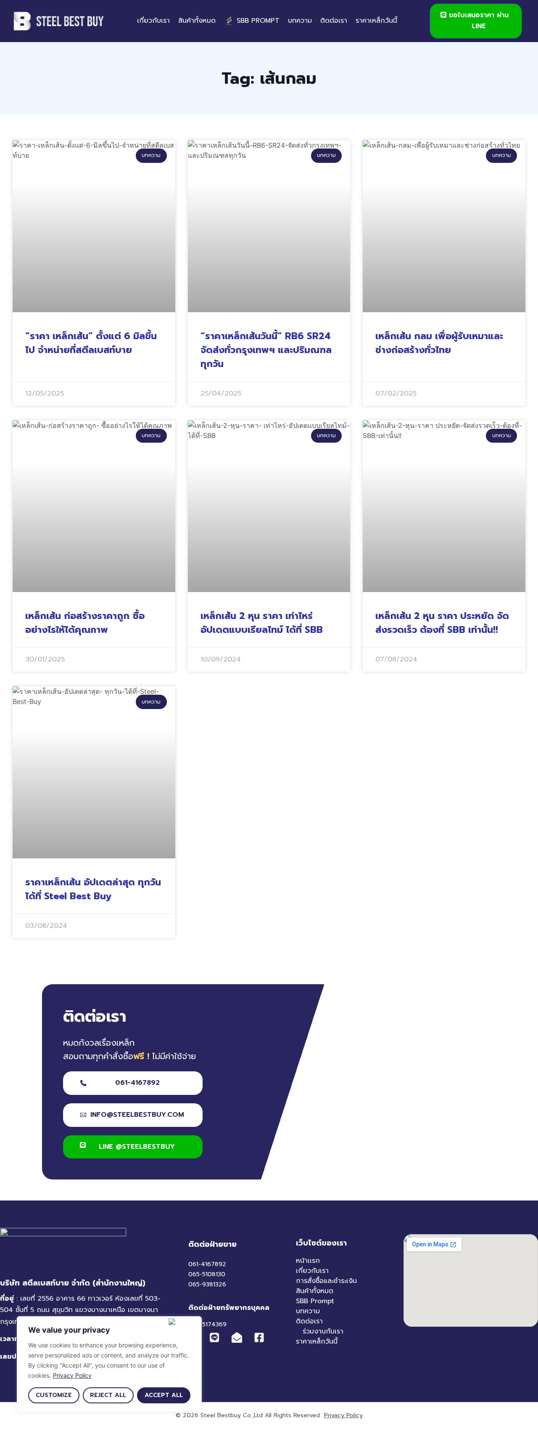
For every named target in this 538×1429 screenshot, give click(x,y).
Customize (54, 1395)
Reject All (108, 1395)
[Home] (59, 21)
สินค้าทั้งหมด (197, 21)
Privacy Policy (72, 1375)
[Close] (183, 1321)
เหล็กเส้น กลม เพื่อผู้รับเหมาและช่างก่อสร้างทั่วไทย (439, 343)
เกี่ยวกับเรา (153, 21)
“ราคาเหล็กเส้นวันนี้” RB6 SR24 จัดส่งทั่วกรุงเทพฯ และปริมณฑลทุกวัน (266, 350)
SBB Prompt (315, 1301)
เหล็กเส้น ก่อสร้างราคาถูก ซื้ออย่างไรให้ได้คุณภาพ (85, 623)
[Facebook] (261, 1337)
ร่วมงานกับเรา (323, 1331)
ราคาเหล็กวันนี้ (376, 21)
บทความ (300, 21)
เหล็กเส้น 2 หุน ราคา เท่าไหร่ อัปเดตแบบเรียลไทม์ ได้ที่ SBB (261, 623)
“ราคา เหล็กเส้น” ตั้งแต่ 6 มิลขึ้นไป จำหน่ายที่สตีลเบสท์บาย (91, 343)
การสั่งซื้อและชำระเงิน (326, 1281)
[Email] (239, 1337)
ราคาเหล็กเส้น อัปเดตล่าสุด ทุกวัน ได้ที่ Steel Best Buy (93, 889)
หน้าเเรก (308, 1261)
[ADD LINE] (214, 1338)
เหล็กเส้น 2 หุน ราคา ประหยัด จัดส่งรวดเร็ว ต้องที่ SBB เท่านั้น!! (442, 623)
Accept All (164, 1395)
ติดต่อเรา (333, 21)
